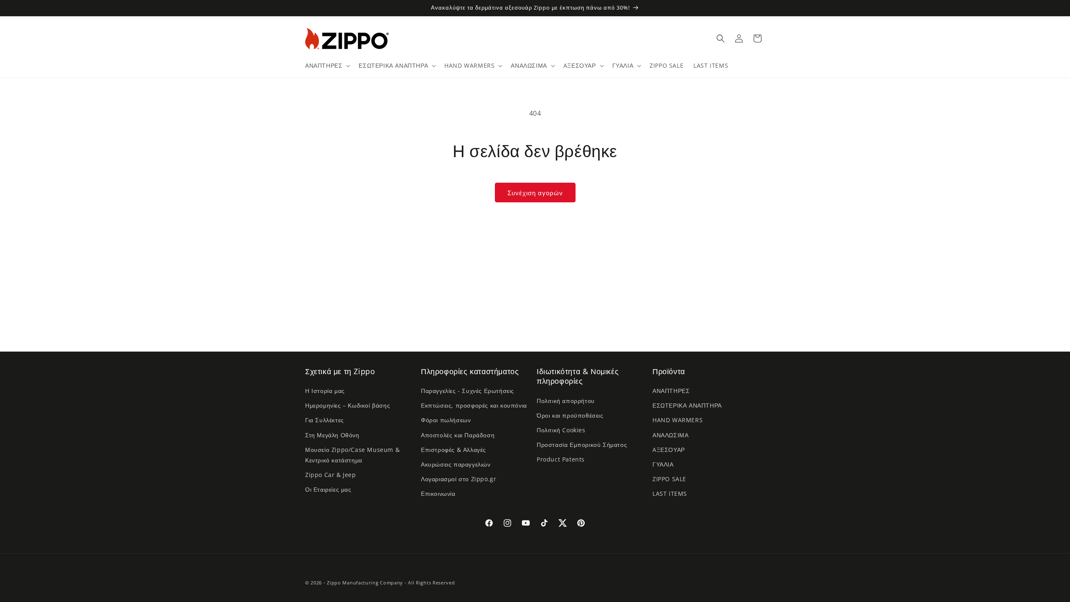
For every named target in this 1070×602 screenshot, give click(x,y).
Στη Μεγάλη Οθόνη (332, 435)
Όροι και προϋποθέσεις (570, 415)
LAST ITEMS (669, 493)
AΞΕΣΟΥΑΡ (668, 450)
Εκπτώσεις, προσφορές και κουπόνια (474, 405)
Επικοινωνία (438, 493)
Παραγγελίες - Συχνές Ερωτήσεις (467, 391)
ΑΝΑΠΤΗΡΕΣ (671, 391)
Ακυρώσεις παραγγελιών (456, 464)
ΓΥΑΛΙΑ (663, 464)
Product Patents (561, 459)
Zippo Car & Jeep (330, 475)
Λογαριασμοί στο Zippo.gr (458, 479)
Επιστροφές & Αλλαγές (453, 450)
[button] (327, 65)
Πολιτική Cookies (561, 430)
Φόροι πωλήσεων (446, 420)
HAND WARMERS (677, 420)
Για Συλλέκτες (324, 420)
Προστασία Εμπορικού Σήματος (582, 445)
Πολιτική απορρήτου (566, 401)
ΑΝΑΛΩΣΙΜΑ (670, 435)
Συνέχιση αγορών (535, 193)
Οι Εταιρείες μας (328, 489)
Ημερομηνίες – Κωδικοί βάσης (347, 405)
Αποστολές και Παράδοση (457, 435)
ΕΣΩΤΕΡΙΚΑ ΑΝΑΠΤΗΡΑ (687, 405)
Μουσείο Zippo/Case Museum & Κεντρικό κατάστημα (352, 455)
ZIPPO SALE (669, 479)
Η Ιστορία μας (325, 391)
